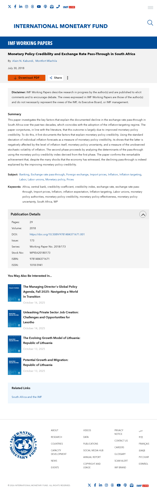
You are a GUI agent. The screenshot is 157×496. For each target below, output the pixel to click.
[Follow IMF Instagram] (26, 6)
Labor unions (36, 179)
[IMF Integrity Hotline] (58, 6)
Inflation (113, 174)
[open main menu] (150, 8)
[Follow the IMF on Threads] (32, 6)
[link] (51, 78)
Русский (144, 457)
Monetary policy (55, 179)
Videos (87, 430)
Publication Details (25, 214)
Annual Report (92, 457)
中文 (141, 437)
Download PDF (29, 78)
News (54, 461)
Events (55, 467)
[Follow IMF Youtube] (39, 6)
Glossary (120, 454)
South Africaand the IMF (27, 397)
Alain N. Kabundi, (23, 61)
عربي (141, 430)
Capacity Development (58, 452)
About (54, 430)
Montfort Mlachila (46, 61)
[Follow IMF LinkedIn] (20, 6)
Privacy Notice (118, 432)
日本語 (142, 450)
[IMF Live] (69, 7)
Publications (90, 444)
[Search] (150, 23)
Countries (57, 444)
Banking (24, 174)
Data (86, 437)
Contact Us (121, 441)
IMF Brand (120, 467)
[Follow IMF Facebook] (15, 6)
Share (58, 78)
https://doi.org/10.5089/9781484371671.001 (57, 234)
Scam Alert (121, 461)
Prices (70, 179)
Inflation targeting (130, 174)
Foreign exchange (77, 174)
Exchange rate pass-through (48, 174)
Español (143, 464)
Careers (119, 447)
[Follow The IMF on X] (9, 6)
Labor (22, 179)
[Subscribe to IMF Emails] (51, 6)
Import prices (98, 174)
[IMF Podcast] (45, 6)
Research (56, 437)
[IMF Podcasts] (125, 485)
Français (144, 444)
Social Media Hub (93, 450)
